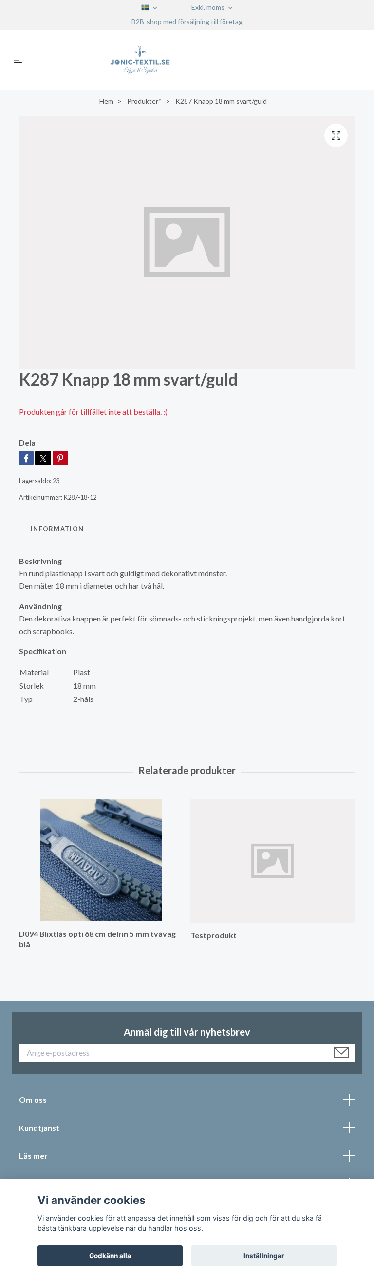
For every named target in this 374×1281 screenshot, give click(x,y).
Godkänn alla (110, 1256)
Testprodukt (213, 935)
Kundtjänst (39, 1127)
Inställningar (263, 1256)
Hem (106, 101)
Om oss (33, 1099)
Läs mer (33, 1155)
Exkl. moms (208, 7)
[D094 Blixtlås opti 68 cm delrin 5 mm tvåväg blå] (101, 860)
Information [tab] (57, 529)
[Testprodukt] (272, 861)
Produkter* (144, 101)
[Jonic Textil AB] (195, 60)
